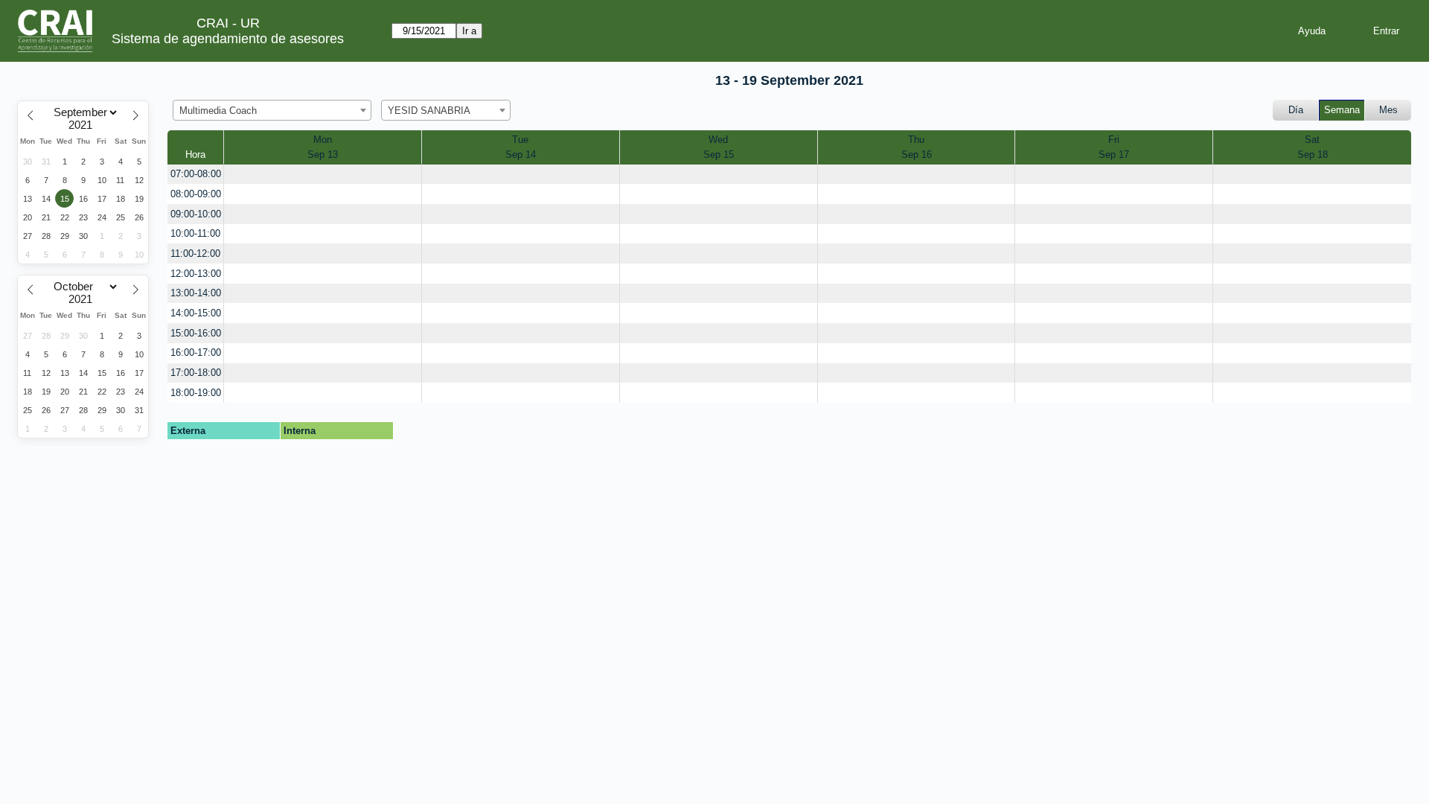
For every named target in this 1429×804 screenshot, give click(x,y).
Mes (1388, 109)
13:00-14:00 (195, 293)
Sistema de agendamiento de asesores (228, 38)
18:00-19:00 (195, 392)
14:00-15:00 (195, 313)
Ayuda (1312, 30)
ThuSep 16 (916, 147)
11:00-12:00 (195, 253)
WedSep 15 (718, 147)
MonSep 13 (322, 147)
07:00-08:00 (195, 173)
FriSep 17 (1114, 147)
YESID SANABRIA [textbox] (429, 110)
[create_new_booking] (322, 175)
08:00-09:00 (195, 194)
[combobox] (272, 110)
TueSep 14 (520, 147)
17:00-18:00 (195, 372)
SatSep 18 (1312, 147)
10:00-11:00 (195, 233)
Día (1295, 109)
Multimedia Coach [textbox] (218, 110)
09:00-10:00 (195, 214)
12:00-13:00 (195, 273)
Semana (1342, 109)
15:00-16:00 (195, 333)
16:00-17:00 (195, 352)
